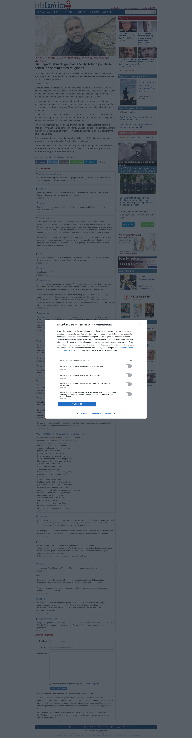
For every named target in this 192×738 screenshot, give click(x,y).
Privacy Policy (111, 413)
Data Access (96, 413)
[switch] (128, 366)
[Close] (141, 324)
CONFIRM (77, 404)
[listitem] (96, 360)
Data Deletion (81, 413)
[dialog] (96, 369)
